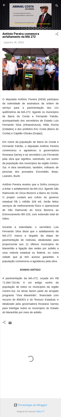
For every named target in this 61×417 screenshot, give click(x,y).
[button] (57, 34)
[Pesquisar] (57, 6)
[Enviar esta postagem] (10, 323)
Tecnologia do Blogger (32, 405)
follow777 (40, 411)
